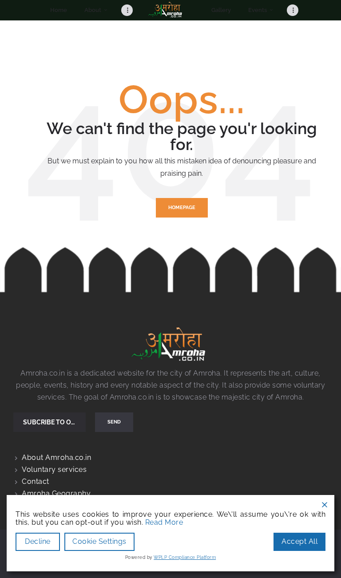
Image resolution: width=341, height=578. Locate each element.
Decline (38, 541)
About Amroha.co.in (56, 457)
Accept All (299, 541)
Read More (164, 523)
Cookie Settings (99, 541)
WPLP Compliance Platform (185, 557)
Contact (35, 481)
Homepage (181, 207)
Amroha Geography (56, 493)
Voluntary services (54, 469)
